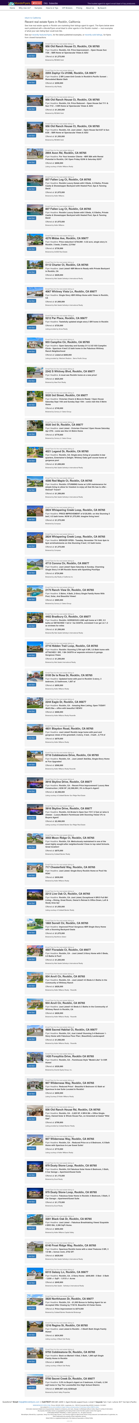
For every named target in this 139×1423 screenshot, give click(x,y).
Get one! (37, 3)
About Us (90, 8)
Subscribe (53, 3)
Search (103, 8)
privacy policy (75, 1407)
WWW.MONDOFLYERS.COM (41, 1405)
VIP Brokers (67, 8)
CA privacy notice (85, 1407)
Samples (38, 8)
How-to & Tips (52, 8)
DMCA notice (95, 1407)
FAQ (46, 3)
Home (12, 8)
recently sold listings (93, 34)
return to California (33, 17)
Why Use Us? (25, 8)
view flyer (31, 56)
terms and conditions (55, 1407)
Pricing (79, 8)
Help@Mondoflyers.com (29, 1401)
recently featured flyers (42, 34)
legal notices (66, 1407)
